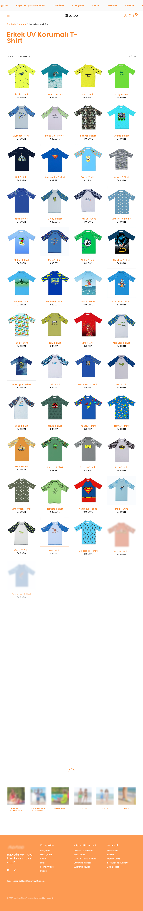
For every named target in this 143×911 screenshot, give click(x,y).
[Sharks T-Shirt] (88, 200)
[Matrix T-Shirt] (21, 738)
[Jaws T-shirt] (21, 200)
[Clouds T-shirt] (21, 614)
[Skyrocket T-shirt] (121, 283)
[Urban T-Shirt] (121, 531)
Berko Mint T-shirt (54, 136)
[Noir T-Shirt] (21, 158)
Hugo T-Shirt (88, 633)
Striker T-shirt (88, 260)
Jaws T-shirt (21, 219)
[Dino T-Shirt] (55, 614)
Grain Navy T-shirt (55, 757)
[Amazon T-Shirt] (88, 573)
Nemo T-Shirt (121, 426)
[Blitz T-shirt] (88, 324)
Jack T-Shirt (54, 384)
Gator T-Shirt (21, 550)
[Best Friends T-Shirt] (88, 365)
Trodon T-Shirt (88, 674)
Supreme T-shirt (88, 509)
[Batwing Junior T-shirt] (21, 656)
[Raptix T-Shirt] (55, 407)
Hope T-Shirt (21, 466)
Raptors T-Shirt (55, 509)
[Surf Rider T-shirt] (55, 656)
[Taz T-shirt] (55, 531)
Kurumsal (112, 845)
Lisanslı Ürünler (47, 866)
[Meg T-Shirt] (121, 490)
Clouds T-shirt (21, 633)
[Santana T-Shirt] (121, 573)
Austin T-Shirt (88, 426)
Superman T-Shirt (21, 591)
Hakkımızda (112, 850)
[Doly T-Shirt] (55, 324)
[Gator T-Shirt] (21, 531)
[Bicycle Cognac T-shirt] (88, 738)
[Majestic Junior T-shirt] (88, 697)
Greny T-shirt (55, 219)
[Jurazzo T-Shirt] (55, 448)
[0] (134, 15)
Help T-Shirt (55, 591)
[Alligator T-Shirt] (121, 324)
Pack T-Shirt (88, 94)
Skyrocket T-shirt (121, 301)
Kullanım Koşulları (82, 866)
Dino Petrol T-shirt (121, 219)
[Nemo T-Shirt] (121, 407)
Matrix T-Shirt (21, 757)
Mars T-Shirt (55, 260)
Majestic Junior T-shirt (88, 716)
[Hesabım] (125, 15)
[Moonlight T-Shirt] (21, 365)
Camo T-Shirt (121, 177)
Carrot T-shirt (88, 177)
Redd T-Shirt (88, 301)
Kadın (43, 858)
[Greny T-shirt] (55, 200)
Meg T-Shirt (121, 509)
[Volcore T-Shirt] (21, 283)
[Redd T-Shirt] (88, 283)
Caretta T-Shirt (55, 94)
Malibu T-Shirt (21, 260)
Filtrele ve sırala (20, 56)
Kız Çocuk (45, 850)
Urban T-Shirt (121, 550)
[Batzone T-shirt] (88, 448)
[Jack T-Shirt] (55, 365)
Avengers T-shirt (121, 674)
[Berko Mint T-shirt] (55, 117)
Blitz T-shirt (88, 343)
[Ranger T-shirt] (88, 117)
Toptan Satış (113, 858)
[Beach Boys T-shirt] (21, 697)
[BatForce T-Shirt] (55, 283)
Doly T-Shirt (54, 343)
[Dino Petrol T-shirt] (121, 200)
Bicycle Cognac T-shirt (88, 757)
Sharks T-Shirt (88, 219)
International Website (118, 862)
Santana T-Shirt (121, 591)
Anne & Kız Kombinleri (16, 809)
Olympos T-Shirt (21, 136)
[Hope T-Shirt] (21, 448)
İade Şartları (79, 854)
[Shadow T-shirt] (121, 241)
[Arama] (130, 15)
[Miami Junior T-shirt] (121, 738)
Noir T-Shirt (21, 177)
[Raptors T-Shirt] (55, 490)
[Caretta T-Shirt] (55, 75)
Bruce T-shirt (121, 467)
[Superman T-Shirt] (21, 573)
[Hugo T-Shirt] (88, 614)
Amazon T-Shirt (88, 591)
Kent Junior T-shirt (55, 177)
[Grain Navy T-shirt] (55, 738)
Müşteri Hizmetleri (85, 845)
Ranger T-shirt (88, 136)
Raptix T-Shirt (54, 426)
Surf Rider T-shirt (55, 674)
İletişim (110, 854)
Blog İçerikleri (113, 866)
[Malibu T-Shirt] (21, 241)
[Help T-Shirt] (55, 573)
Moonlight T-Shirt (21, 384)
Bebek (127, 808)
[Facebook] (10, 870)
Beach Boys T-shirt (21, 716)
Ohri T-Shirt (21, 343)
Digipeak (40, 880)
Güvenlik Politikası (82, 862)
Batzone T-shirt (88, 467)
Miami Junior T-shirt (121, 757)
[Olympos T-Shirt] (21, 117)
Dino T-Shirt (54, 633)
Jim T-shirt (121, 384)
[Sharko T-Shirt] (121, 117)
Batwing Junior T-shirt (21, 674)
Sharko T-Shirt (121, 136)
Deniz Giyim (60, 808)
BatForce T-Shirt (55, 301)
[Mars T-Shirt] (55, 241)
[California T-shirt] (88, 531)
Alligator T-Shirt (121, 343)
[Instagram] (17, 870)
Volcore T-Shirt (22, 301)
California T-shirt (88, 550)
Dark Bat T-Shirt (121, 716)
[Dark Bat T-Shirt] (121, 697)
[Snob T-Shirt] (21, 407)
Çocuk (105, 808)
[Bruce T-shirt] (121, 448)
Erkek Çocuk (46, 854)
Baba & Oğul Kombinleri (38, 809)
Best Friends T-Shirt (88, 384)
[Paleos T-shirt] (55, 697)
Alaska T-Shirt (121, 633)
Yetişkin (82, 808)
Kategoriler (47, 845)
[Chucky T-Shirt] (21, 75)
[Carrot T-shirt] (88, 158)
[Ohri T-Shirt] (21, 324)
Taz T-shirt (55, 550)
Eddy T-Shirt (121, 94)
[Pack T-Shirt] (88, 75)
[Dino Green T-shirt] (21, 490)
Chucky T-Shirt (22, 94)
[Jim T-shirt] (121, 365)
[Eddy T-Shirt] (121, 75)
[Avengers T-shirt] (121, 656)
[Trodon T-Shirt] (88, 656)
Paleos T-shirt (54, 716)
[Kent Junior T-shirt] (55, 158)
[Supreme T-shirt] (88, 490)
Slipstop (71, 15)
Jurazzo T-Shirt (55, 467)
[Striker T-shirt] (88, 241)
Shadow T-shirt (121, 260)
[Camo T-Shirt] (121, 158)
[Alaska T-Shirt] (121, 614)
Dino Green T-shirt (22, 509)
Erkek (42, 862)
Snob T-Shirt (21, 426)
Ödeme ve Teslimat (83, 850)
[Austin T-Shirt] (88, 407)
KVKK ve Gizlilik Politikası (85, 858)
